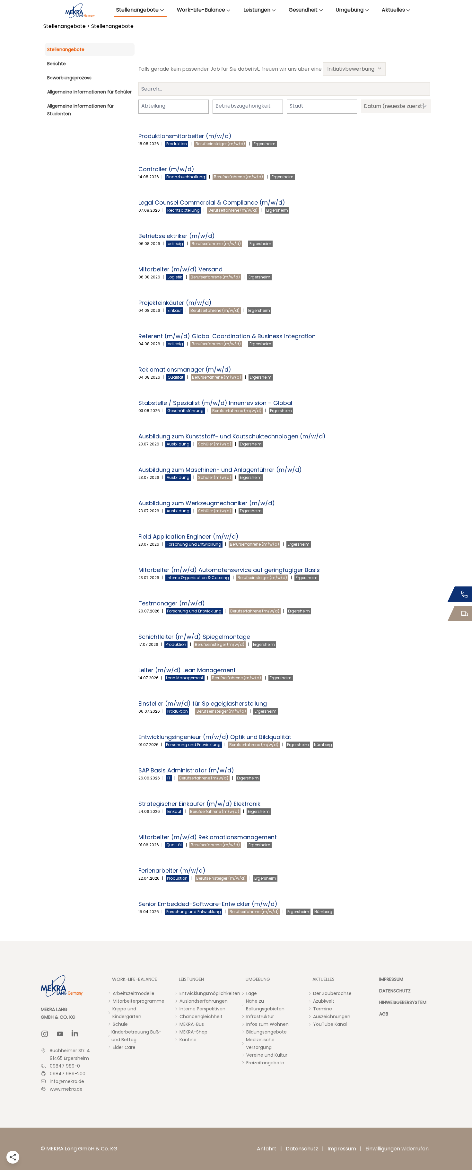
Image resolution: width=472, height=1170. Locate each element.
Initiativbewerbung (350, 69)
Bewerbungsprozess (69, 78)
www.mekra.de (66, 1089)
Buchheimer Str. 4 (70, 1050)
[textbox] (157, 106)
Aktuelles (393, 9)
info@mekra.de (67, 1081)
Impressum (342, 1148)
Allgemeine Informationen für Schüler (89, 92)
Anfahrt (266, 1148)
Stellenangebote (137, 9)
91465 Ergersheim (69, 1058)
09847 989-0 (65, 1066)
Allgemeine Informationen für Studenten (80, 110)
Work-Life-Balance (201, 9)
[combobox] (173, 107)
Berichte (56, 63)
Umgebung (349, 9)
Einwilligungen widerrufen (397, 1148)
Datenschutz (302, 1148)
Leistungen (256, 9)
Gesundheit (303, 9)
